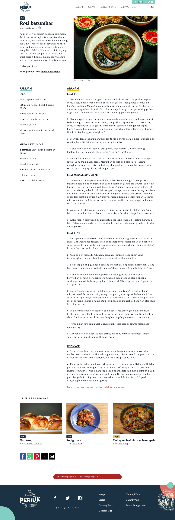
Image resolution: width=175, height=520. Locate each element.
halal (106, 387)
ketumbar (115, 387)
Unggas (116, 436)
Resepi (79, 7)
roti (123, 387)
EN (136, 2)
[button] (23, 456)
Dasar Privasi (132, 499)
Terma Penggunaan (136, 505)
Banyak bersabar (50, 71)
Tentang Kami (108, 7)
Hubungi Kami (133, 494)
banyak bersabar (94, 387)
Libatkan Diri (129, 7)
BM (140, 2)
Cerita (91, 7)
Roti (22, 18)
